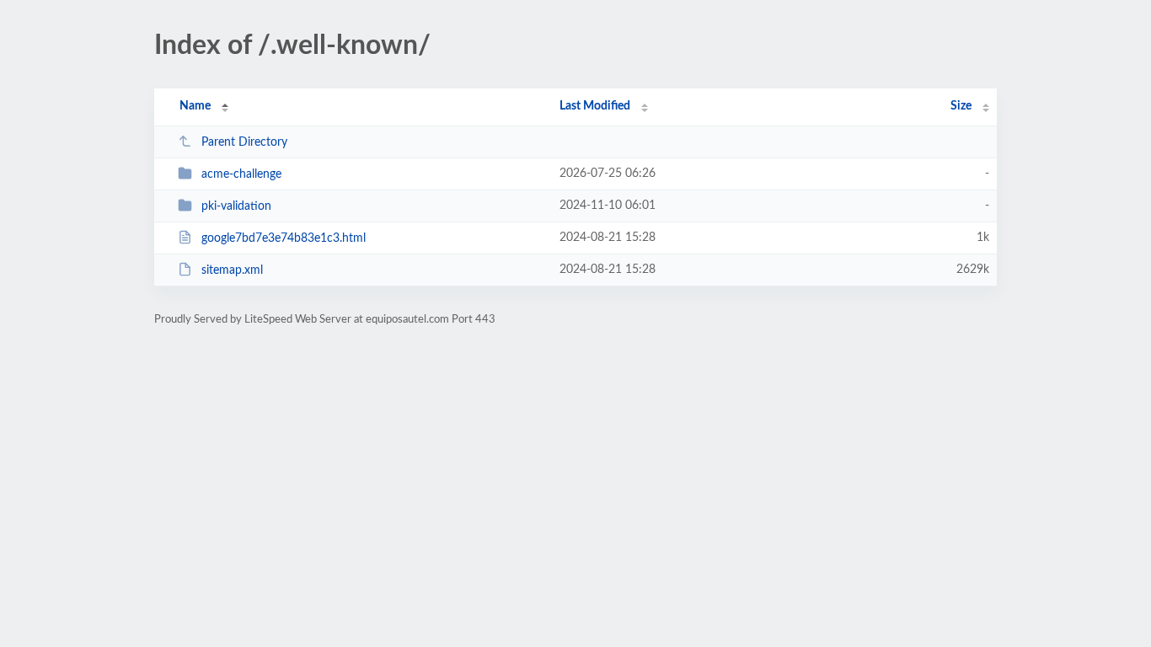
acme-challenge (241, 174)
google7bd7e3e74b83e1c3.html (283, 238)
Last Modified (594, 106)
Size (961, 106)
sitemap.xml (232, 270)
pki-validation (236, 206)
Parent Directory (244, 142)
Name (195, 106)
